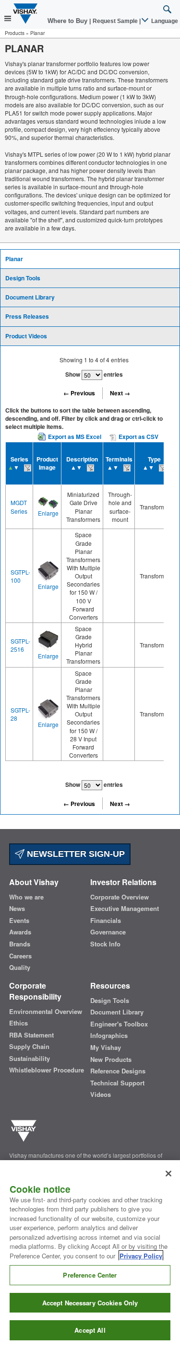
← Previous (79, 393)
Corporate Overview (119, 897)
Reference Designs (117, 1071)
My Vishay (105, 1047)
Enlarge (48, 513)
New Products (111, 1059)
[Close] (168, 1173)
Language (164, 21)
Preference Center (90, 1274)
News (17, 908)
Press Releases (27, 316)
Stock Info (105, 944)
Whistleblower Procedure (46, 1070)
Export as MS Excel (74, 436)
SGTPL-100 (20, 576)
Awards (20, 932)
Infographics (109, 1035)
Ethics (18, 1023)
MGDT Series (19, 506)
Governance (108, 932)
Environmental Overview (45, 1011)
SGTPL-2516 (20, 645)
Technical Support (117, 1083)
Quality (19, 967)
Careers (20, 956)
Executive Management (124, 908)
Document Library (30, 297)
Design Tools (22, 278)
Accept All (89, 1330)
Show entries (94, 374)
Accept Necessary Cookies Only (90, 1302)
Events (19, 920)
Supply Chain (29, 1046)
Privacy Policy (141, 1255)
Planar (14, 258)
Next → (120, 393)
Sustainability (29, 1058)
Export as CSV (137, 436)
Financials (105, 920)
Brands (19, 944)
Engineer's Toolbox (119, 1024)
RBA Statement (31, 1035)
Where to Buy (68, 20)
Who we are (26, 897)
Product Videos (26, 336)
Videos (100, 1094)
